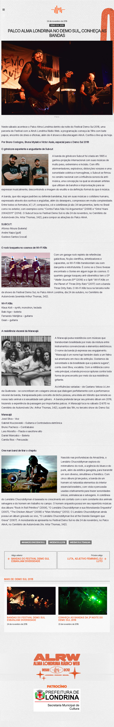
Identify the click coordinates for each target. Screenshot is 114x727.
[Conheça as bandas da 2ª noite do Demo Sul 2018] (82, 601)
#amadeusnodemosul (34, 542)
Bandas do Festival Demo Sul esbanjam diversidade (26, 618)
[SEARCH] (111, 9)
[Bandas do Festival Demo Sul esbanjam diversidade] (31, 601)
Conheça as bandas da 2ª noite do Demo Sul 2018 (80, 618)
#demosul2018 (58, 542)
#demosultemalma (80, 542)
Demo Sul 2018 (24, 579)
